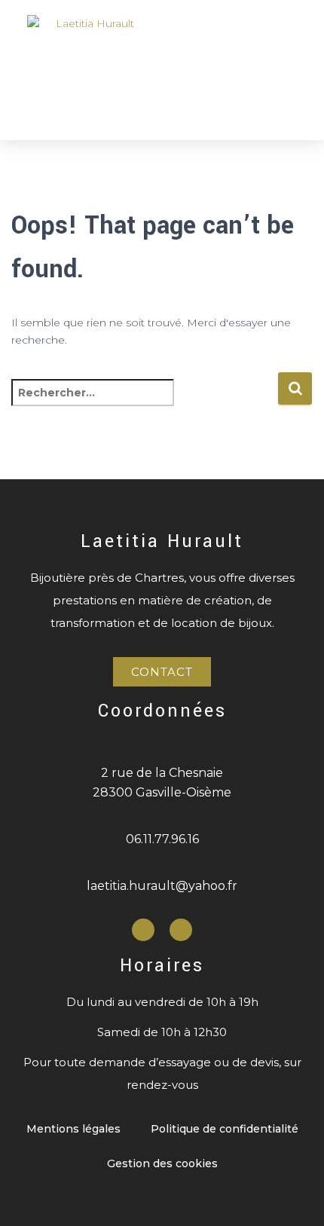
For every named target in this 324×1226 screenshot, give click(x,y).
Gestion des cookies (162, 1163)
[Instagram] (181, 930)
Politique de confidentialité (224, 1129)
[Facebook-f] (143, 930)
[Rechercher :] (144, 403)
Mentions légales (73, 1129)
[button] (287, 70)
